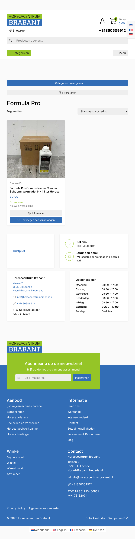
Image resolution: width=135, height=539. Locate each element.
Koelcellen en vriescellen (23, 423)
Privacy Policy (16, 508)
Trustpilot (18, 251)
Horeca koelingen (18, 434)
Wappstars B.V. (118, 518)
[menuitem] (130, 25)
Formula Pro (16, 183)
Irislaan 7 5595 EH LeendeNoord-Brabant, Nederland (27, 287)
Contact (73, 423)
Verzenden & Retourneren (84, 434)
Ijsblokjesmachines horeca (24, 406)
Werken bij (74, 411)
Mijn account (15, 457)
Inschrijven (82, 377)
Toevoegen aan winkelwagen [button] (38, 219)
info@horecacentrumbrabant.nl (34, 296)
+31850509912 (112, 30)
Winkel (11, 462)
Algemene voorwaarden (44, 508)
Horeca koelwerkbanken (23, 428)
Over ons (73, 406)
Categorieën (20, 53)
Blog (70, 440)
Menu (122, 53)
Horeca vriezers (17, 417)
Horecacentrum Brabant (34, 518)
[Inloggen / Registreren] (102, 21)
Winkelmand (15, 468)
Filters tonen (68, 92)
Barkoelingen (15, 411)
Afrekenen (13, 474)
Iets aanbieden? (78, 417)
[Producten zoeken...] (10, 40)
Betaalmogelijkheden (81, 428)
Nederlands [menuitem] (41, 530)
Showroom (19, 30)
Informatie (38, 213)
